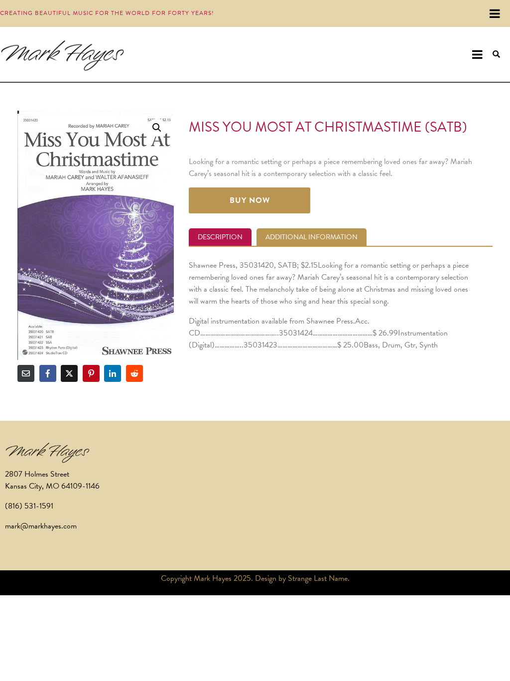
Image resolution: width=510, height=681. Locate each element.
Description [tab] (220, 237)
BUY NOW (250, 200)
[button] (157, 128)
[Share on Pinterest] (91, 373)
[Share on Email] (25, 373)
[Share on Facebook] (47, 373)
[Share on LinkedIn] (112, 373)
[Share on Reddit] (134, 373)
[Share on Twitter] (69, 373)
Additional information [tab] (311, 237)
